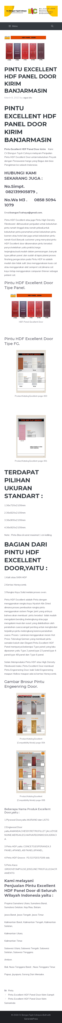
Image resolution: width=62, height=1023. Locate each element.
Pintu (10, 990)
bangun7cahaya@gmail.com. (26, 212)
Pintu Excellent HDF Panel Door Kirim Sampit (31, 994)
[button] (52, 26)
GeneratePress (31, 1019)
